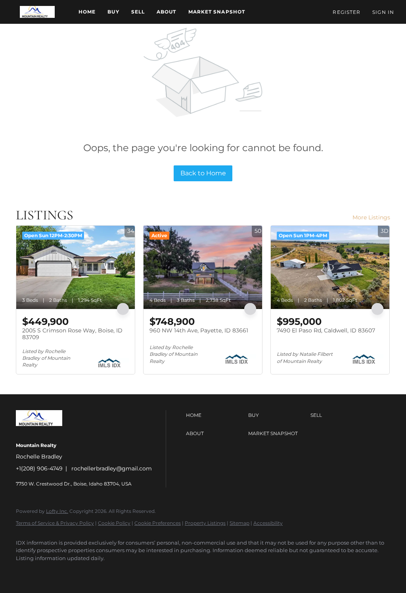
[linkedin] (48, 571)
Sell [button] (138, 12)
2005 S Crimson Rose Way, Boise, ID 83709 (72, 334)
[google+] (140, 571)
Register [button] (346, 12)
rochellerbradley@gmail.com (111, 468)
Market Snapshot (216, 12)
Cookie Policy (114, 523)
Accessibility (268, 523)
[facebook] (25, 571)
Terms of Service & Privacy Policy (55, 523)
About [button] (166, 12)
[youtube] (117, 571)
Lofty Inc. (57, 511)
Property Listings (205, 523)
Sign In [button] (383, 12)
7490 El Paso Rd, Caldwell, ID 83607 (326, 330)
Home (87, 12)
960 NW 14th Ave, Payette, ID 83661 (198, 330)
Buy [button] (113, 12)
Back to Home (203, 173)
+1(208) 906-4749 (39, 468)
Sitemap (239, 523)
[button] (37, 12)
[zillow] (71, 571)
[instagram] (94, 571)
